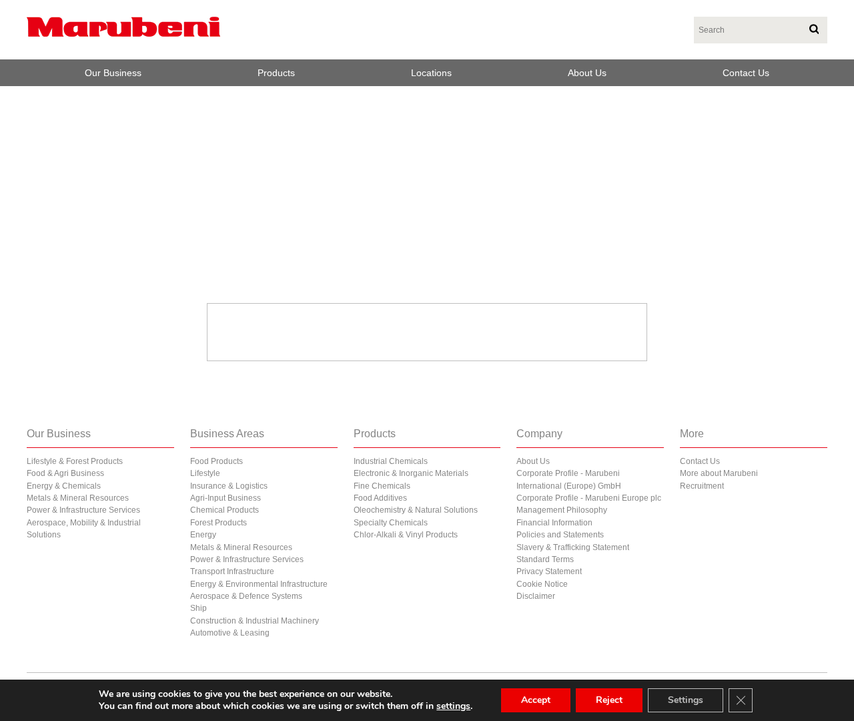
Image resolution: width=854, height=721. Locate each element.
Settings (685, 700)
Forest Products (218, 522)
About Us (587, 72)
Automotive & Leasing (230, 633)
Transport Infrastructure (232, 571)
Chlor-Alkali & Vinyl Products (406, 534)
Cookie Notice (542, 584)
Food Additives (380, 498)
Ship (198, 608)
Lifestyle (205, 473)
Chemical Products (224, 510)
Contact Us (746, 72)
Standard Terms (545, 559)
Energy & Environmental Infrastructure (259, 584)
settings (453, 706)
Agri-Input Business (225, 498)
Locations (431, 72)
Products (276, 72)
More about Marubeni (719, 473)
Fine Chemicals (382, 486)
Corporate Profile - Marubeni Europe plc (588, 498)
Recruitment (702, 486)
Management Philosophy (561, 510)
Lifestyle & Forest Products (75, 461)
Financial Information (554, 522)
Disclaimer (535, 596)
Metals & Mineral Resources (78, 498)
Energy (203, 534)
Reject (609, 700)
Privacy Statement (549, 571)
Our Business (113, 72)
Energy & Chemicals (64, 486)
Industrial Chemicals (391, 461)
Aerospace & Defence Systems (246, 596)
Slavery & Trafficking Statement (572, 547)
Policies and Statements (560, 534)
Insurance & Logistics (229, 486)
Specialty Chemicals (391, 522)
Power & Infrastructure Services (83, 510)
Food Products (216, 461)
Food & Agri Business (65, 473)
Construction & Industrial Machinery (254, 621)
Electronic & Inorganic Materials (411, 473)
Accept (535, 700)
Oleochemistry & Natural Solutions (416, 510)
